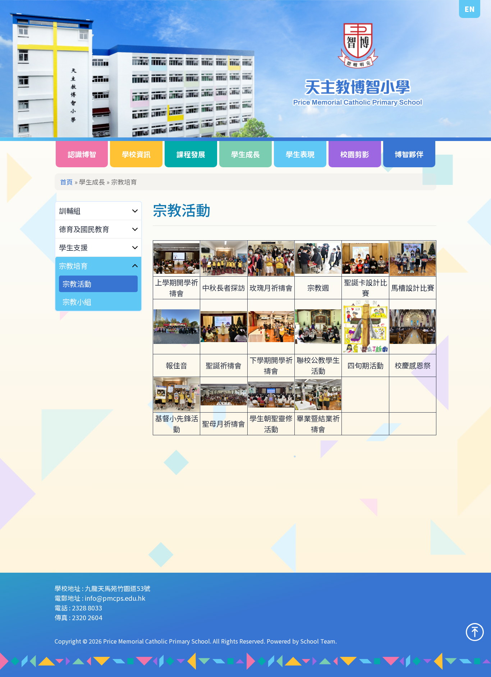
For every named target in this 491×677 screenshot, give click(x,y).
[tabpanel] (245, 68)
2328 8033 (87, 607)
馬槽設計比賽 (412, 287)
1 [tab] (461, 120)
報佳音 (176, 365)
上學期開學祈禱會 (176, 287)
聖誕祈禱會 (224, 365)
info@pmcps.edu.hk (115, 598)
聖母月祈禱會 (223, 423)
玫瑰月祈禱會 (271, 287)
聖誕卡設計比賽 (365, 287)
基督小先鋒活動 (176, 423)
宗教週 (318, 287)
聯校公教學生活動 (318, 365)
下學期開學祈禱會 (271, 365)
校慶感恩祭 (413, 365)
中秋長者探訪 (223, 287)
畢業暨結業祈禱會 (318, 423)
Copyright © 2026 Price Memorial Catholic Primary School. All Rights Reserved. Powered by (177, 641)
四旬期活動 (366, 365)
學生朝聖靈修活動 (271, 423)
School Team (317, 641)
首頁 (66, 181)
